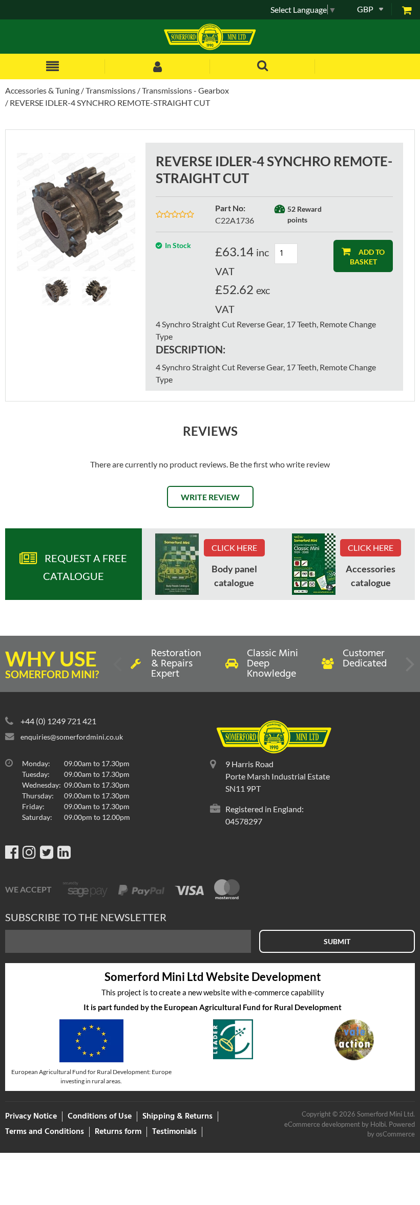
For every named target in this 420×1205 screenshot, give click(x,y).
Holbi (378, 1124)
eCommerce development (322, 1124)
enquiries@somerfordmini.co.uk (71, 736)
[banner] (177, 564)
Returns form (118, 1132)
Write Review (210, 497)
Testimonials (174, 1132)
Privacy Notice (31, 1116)
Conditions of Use (100, 1116)
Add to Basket (367, 256)
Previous (118, 668)
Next (409, 668)
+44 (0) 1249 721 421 (58, 721)
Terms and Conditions (44, 1132)
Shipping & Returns (177, 1116)
